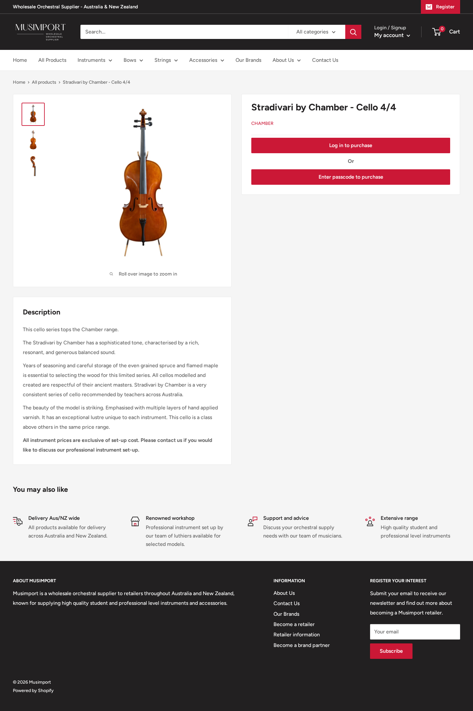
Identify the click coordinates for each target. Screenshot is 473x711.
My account (389, 35)
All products (44, 82)
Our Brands (248, 60)
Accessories (203, 60)
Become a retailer (294, 624)
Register (445, 7)
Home (20, 60)
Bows (130, 60)
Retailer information (297, 634)
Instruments (91, 60)
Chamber (262, 123)
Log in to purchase (350, 145)
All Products (52, 60)
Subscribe (391, 651)
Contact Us (325, 60)
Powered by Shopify (33, 690)
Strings (162, 60)
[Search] (353, 32)
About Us (283, 60)
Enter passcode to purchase (351, 177)
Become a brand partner (302, 645)
